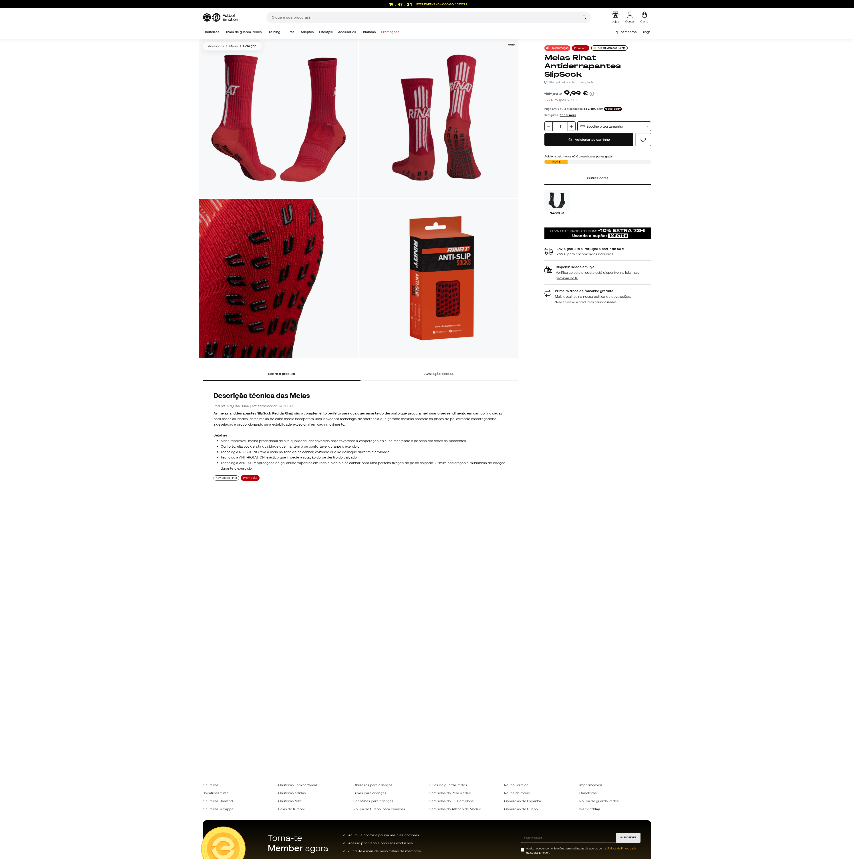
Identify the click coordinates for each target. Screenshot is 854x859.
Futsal (290, 32)
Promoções (390, 32)
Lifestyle (326, 32)
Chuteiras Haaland (218, 801)
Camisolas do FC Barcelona (451, 801)
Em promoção (559, 47)
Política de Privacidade (621, 848)
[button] (597, 272)
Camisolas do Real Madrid (450, 793)
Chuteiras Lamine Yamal (297, 785)
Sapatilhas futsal (216, 793)
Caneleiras (588, 793)
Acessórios (347, 32)
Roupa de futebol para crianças (379, 809)
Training (273, 32)
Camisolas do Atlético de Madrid (455, 809)
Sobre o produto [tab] (281, 374)
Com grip (249, 46)
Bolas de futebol (291, 809)
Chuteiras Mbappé (218, 809)
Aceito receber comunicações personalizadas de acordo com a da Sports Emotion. (581, 850)
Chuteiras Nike (290, 801)
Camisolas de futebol (521, 809)
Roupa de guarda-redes (599, 801)
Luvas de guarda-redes (243, 32)
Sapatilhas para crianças (373, 801)
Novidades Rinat (226, 477)
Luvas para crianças (369, 793)
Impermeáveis (590, 785)
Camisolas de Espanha (522, 801)
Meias (233, 46)
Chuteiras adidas (292, 793)
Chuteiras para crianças (373, 785)
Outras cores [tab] (597, 178)
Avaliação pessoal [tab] (439, 374)
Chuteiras (211, 32)
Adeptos (307, 32)
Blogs (646, 32)
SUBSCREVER (628, 837)
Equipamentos (625, 32)
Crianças (368, 32)
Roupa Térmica (516, 785)
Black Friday (589, 809)
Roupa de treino (517, 793)
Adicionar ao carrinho (592, 139)
